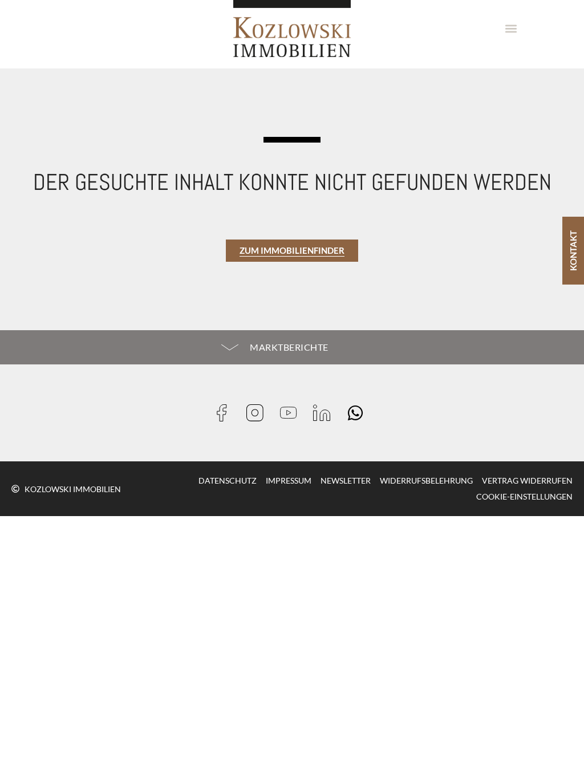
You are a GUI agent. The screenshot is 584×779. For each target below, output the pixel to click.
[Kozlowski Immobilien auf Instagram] (258, 412)
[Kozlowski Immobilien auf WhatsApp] (359, 412)
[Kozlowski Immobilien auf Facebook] (225, 412)
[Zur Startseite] (292, 28)
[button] (511, 28)
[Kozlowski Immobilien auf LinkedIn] (325, 412)
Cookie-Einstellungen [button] (524, 496)
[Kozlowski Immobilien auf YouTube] (292, 412)
